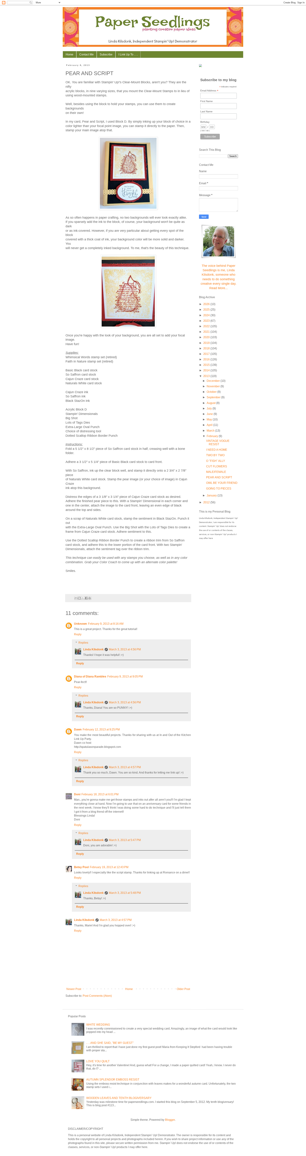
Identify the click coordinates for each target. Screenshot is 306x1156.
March (211, 430)
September (214, 397)
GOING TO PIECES (218, 488)
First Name (206, 101)
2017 (206, 353)
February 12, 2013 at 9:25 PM (101, 729)
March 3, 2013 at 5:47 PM (125, 840)
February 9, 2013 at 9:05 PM (125, 676)
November (213, 386)
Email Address (209, 90)
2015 (206, 364)
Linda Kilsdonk (93, 649)
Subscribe (106, 54)
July (209, 408)
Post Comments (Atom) (97, 995)
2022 (206, 326)
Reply (77, 634)
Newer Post (73, 989)
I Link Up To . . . (128, 54)
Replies (83, 642)
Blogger (170, 1119)
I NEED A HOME (216, 449)
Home (69, 54)
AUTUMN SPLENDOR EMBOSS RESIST (112, 1079)
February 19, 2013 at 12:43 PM (109, 867)
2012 (206, 502)
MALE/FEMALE (216, 471)
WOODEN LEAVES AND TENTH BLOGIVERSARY (119, 1097)
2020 (206, 337)
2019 (206, 342)
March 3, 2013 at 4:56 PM (125, 649)
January (212, 495)
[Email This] (76, 598)
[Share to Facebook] (86, 598)
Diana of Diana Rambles (90, 676)
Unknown (80, 623)
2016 (206, 359)
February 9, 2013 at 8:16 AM (105, 623)
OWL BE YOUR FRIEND (221, 482)
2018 (206, 348)
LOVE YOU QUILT (98, 1061)
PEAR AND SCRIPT (219, 477)
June (210, 413)
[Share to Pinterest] (89, 598)
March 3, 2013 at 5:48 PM (125, 892)
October (212, 391)
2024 (206, 315)
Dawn (78, 729)
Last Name (206, 111)
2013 (206, 376)
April (210, 424)
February (213, 436)
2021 (206, 331)
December (213, 380)
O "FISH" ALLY (215, 460)
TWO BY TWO (215, 455)
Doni (77, 794)
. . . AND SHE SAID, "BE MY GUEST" (110, 1042)
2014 (206, 370)
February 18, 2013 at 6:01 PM (99, 794)
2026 (206, 304)
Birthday (204, 121)
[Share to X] (83, 598)
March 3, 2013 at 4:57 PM (125, 767)
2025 (206, 309)
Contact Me (86, 54)
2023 (206, 320)
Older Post (183, 989)
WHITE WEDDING (98, 1024)
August (211, 402)
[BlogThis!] (79, 598)
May (210, 419)
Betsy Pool (81, 867)
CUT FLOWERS (216, 466)
